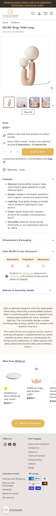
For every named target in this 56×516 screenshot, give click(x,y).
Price (5, 123)
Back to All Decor (30, 423)
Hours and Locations (38, 444)
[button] (9, 102)
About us (32, 452)
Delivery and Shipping (13, 479)
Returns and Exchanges (8, 484)
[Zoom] (51, 88)
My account (8, 497)
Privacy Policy (35, 460)
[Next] (52, 105)
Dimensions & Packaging (16, 240)
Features (7, 179)
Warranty (6, 489)
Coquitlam (28, 259)
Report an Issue (10, 493)
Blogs (31, 468)
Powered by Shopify (12, 510)
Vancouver (43, 259)
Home (5, 22)
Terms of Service (36, 456)
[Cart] (45, 13)
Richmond (12, 259)
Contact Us (33, 448)
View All (28, 112)
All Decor (15, 22)
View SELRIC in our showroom (19, 251)
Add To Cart (37, 151)
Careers (32, 464)
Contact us (16, 276)
